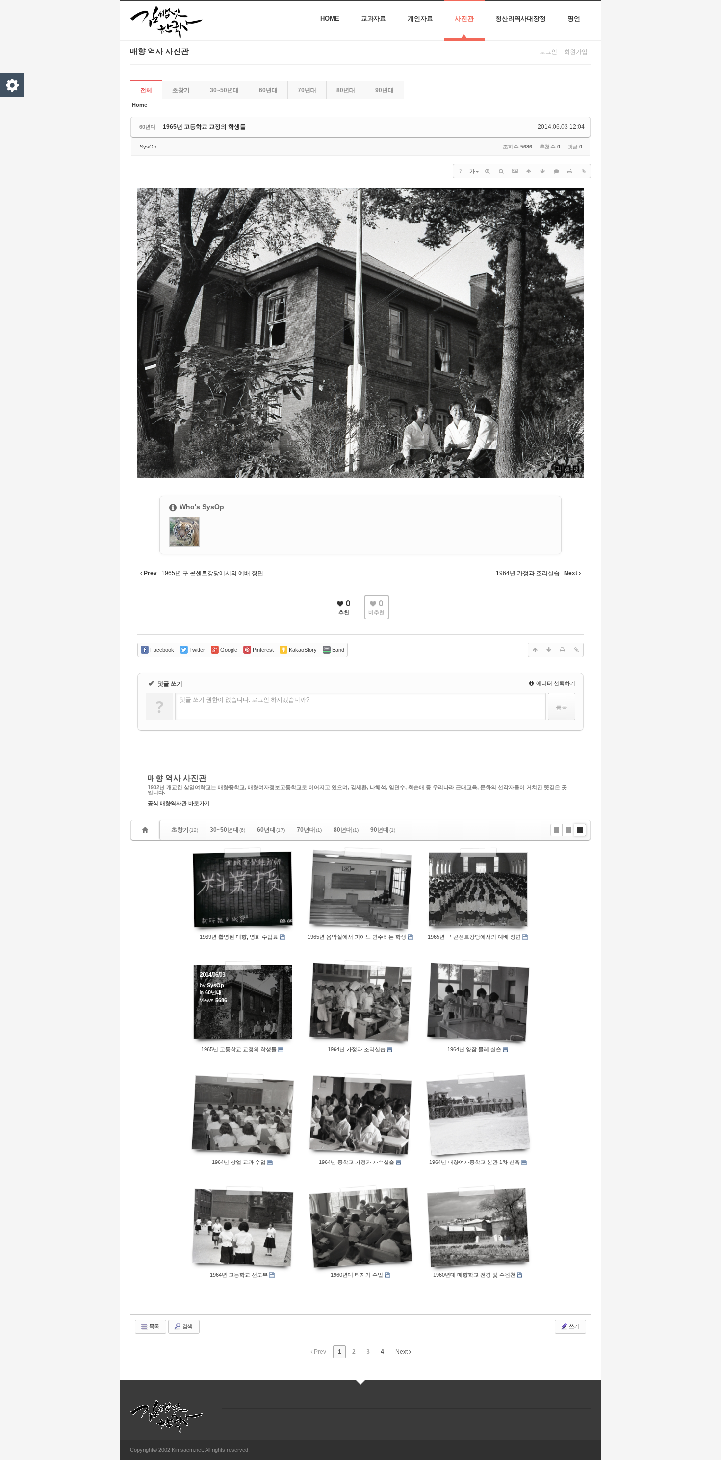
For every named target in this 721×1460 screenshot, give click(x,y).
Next (402, 1351)
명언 (573, 18)
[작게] (501, 171)
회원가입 (576, 52)
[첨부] (584, 171)
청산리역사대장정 (520, 18)
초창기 (181, 90)
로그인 (548, 52)
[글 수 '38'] (146, 830)
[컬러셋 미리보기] (12, 85)
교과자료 (373, 18)
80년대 (345, 90)
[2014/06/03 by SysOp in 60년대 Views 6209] (478, 889)
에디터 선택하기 (555, 683)
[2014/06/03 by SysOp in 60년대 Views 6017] (360, 1115)
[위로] (529, 171)
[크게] (487, 171)
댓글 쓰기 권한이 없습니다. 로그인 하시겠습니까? (244, 699)
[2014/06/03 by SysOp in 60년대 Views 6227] (243, 1115)
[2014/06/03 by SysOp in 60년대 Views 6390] (360, 889)
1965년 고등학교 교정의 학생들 (204, 127)
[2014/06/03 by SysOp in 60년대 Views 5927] (478, 1115)
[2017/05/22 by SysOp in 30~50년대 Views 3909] (243, 889)
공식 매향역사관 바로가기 (179, 803)
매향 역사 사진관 (177, 778)
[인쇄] (570, 171)
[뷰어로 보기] (515, 171)
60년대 (268, 90)
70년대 (307, 90)
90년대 (384, 90)
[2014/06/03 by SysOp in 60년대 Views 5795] (360, 1228)
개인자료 (420, 18)
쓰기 (573, 1326)
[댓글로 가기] (556, 171)
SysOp (148, 146)
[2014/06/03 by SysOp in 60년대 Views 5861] (360, 1002)
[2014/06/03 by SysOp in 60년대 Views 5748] (478, 1002)
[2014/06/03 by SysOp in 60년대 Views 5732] (242, 1227)
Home (329, 18)
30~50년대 (224, 90)
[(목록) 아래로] (542, 171)
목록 (153, 1326)
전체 (146, 90)
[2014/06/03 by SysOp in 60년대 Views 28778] (478, 1227)
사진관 (464, 18)
